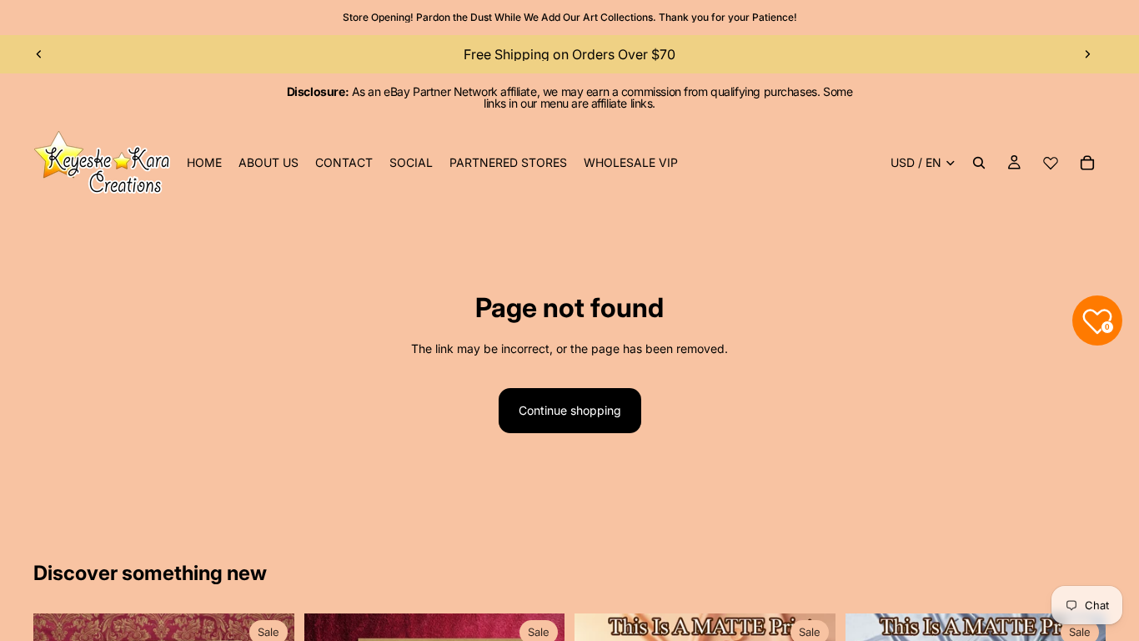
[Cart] (1087, 162)
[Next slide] (1087, 54)
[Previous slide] (39, 54)
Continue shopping (570, 410)
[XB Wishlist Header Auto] (1050, 162)
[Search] (979, 162)
